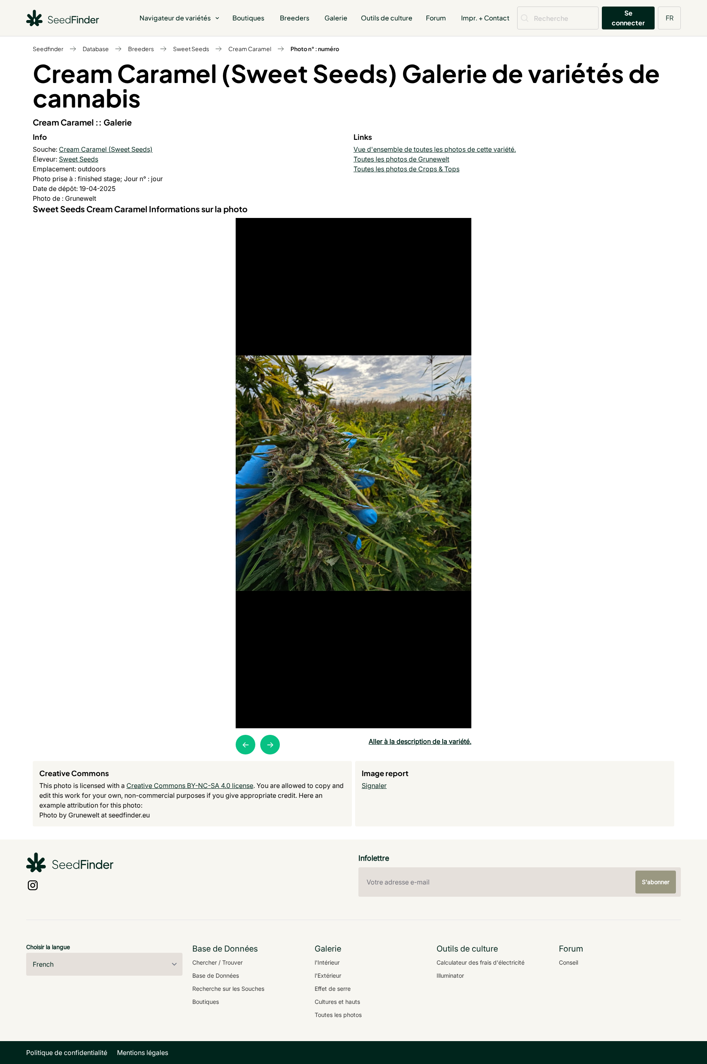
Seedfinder (48, 48)
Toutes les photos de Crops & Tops (406, 169)
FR (669, 17)
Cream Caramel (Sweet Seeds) (106, 149)
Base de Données (215, 975)
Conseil (568, 962)
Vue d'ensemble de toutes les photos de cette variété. (435, 149)
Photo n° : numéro (314, 48)
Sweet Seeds (191, 48)
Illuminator (450, 975)
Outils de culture (386, 17)
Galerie (335, 17)
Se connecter (628, 18)
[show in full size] (353, 473)
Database (96, 48)
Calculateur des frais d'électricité (481, 962)
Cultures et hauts (337, 1001)
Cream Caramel (249, 48)
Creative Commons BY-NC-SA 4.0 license (189, 785)
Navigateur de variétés (175, 17)
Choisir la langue (48, 946)
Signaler (374, 785)
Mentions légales (142, 1052)
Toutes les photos (338, 1014)
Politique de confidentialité (66, 1052)
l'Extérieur (328, 975)
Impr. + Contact (485, 17)
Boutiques (248, 17)
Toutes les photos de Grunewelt (401, 159)
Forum (436, 17)
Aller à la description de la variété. (420, 741)
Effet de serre (333, 988)
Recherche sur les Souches (228, 988)
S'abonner (655, 881)
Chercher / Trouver (217, 962)
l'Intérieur (327, 962)
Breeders (294, 17)
